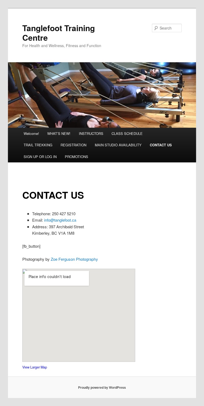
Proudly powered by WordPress (102, 387)
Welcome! (31, 133)
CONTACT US (161, 144)
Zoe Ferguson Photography (74, 259)
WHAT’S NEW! (58, 133)
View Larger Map (34, 367)
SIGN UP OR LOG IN (40, 156)
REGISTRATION (73, 144)
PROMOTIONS (76, 156)
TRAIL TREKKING (38, 144)
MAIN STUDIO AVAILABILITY (118, 144)
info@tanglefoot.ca (59, 220)
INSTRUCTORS (91, 133)
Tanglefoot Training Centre (58, 32)
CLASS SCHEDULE (127, 133)
